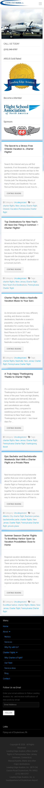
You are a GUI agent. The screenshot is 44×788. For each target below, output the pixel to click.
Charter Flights (9, 652)
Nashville (19, 361)
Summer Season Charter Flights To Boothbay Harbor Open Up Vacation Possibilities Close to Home (20, 540)
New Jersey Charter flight (26, 206)
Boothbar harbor (10, 605)
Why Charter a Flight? (13, 657)
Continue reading (15, 194)
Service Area (10, 668)
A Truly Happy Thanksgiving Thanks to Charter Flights (18, 375)
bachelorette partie (11, 519)
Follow (8, 713)
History (7, 636)
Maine (33, 605)
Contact (6, 678)
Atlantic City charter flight (13, 516)
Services (8, 642)
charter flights (9, 206)
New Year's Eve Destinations (15, 285)
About (5, 631)
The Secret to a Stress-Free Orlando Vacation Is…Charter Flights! (18, 148)
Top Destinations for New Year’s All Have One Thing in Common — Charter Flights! (21, 224)
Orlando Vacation (10, 209)
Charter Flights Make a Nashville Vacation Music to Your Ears (20, 299)
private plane (13, 526)
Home (5, 626)
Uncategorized (20, 202)
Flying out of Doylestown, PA (15, 732)
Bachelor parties (32, 516)
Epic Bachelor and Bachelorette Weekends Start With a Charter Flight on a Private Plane (20, 459)
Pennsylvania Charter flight (19, 364)
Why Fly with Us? (11, 647)
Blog (6, 673)
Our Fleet (8, 663)
